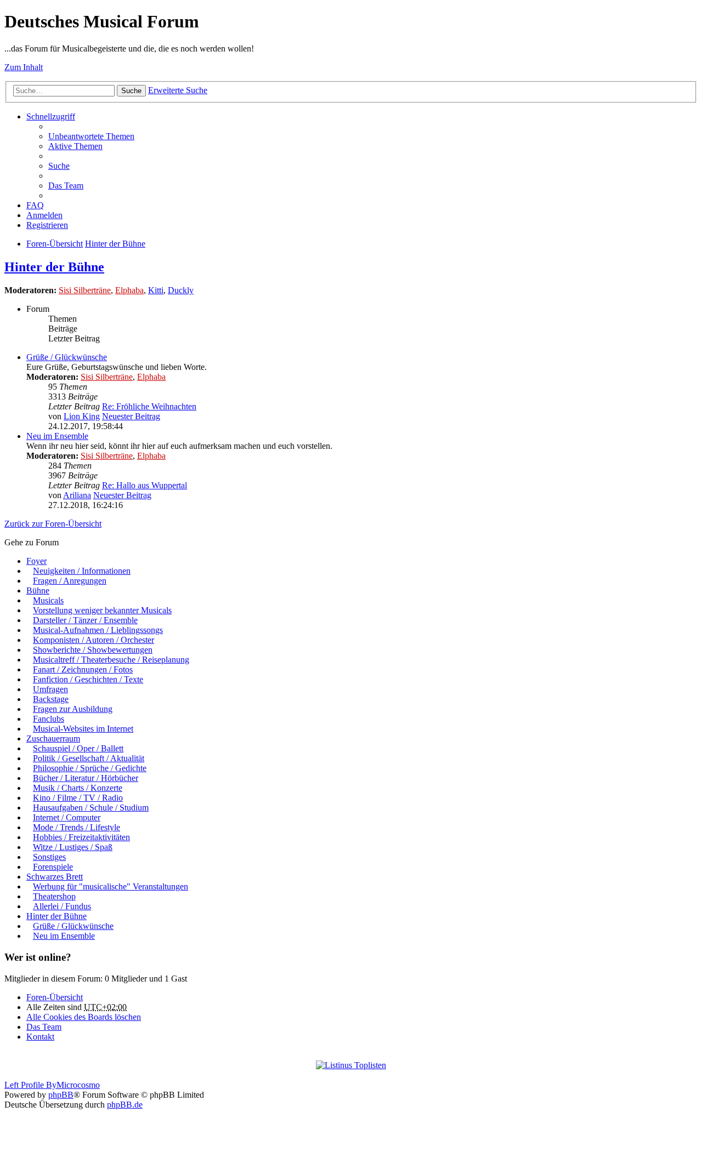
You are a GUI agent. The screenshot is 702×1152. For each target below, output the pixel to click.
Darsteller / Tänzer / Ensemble (85, 620)
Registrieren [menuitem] (47, 225)
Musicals (48, 600)
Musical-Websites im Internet (83, 728)
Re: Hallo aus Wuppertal (144, 485)
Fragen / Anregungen (69, 580)
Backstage (51, 699)
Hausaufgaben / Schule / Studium (91, 807)
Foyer (36, 561)
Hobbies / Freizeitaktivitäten (81, 837)
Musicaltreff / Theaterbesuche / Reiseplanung (111, 659)
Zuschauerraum (53, 738)
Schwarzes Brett (54, 876)
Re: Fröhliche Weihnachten (149, 406)
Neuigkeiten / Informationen (82, 570)
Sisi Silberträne (85, 290)
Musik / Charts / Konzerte (77, 787)
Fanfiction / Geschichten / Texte (88, 679)
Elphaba (129, 290)
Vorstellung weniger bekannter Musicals (102, 610)
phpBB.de (125, 1104)
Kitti (155, 290)
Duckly (181, 290)
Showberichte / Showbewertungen (92, 649)
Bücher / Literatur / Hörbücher (85, 778)
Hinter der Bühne (115, 243)
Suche (131, 91)
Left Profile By (30, 1085)
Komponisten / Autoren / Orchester (93, 640)
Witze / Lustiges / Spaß (72, 847)
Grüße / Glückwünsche (66, 357)
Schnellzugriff (50, 116)
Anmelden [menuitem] (44, 215)
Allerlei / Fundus (62, 906)
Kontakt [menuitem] (40, 1036)
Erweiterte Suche (177, 90)
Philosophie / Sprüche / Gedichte (89, 768)
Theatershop (54, 896)
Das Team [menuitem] (65, 185)
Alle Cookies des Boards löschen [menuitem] (83, 1017)
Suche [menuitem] (59, 165)
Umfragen (50, 689)
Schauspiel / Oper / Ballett (78, 748)
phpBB (60, 1094)
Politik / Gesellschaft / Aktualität (88, 758)
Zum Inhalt (23, 67)
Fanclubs (48, 718)
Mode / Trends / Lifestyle (76, 827)
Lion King (82, 416)
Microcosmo (78, 1085)
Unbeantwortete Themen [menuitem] (91, 136)
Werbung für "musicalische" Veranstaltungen (110, 886)
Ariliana (77, 495)
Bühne (37, 590)
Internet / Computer (66, 817)
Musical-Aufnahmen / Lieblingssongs (98, 630)
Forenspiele (53, 866)
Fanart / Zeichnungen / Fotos (83, 669)
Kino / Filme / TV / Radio (78, 797)
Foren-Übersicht (54, 243)
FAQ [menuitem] (35, 205)
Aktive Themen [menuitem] (75, 146)
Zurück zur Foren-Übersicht (52, 523)
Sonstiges (49, 857)
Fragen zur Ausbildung (72, 709)
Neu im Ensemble (57, 436)
